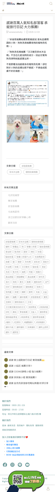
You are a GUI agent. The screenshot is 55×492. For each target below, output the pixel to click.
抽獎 (24, 271)
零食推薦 (24, 311)
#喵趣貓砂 (28, 322)
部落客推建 (35, 296)
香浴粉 (8, 251)
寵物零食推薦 (38, 317)
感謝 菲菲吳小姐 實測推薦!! (21, 377)
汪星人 (34, 311)
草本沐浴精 (14, 171)
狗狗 (14, 281)
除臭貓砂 (31, 327)
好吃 (7, 311)
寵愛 (20, 261)
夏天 (22, 281)
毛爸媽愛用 (13, 211)
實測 (46, 296)
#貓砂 (8, 322)
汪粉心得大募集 (13, 448)
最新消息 (12, 222)
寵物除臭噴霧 (32, 171)
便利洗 (41, 276)
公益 (45, 291)
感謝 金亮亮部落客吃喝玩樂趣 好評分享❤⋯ (26, 384)
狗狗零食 (32, 307)
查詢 (4, 425)
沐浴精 (8, 266)
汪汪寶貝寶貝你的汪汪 (15, 307)
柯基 (31, 271)
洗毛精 (28, 261)
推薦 (29, 281)
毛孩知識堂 (13, 195)
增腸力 (39, 271)
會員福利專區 (12, 444)
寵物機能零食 (11, 317)
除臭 (16, 266)
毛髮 (38, 291)
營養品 (15, 246)
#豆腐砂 (17, 322)
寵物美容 (29, 286)
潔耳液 (37, 261)
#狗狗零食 (24, 317)
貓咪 (7, 246)
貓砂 (7, 296)
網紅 (33, 251)
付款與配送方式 (13, 451)
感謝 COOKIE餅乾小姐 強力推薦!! (24, 371)
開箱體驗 (20, 276)
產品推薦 (31, 276)
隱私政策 (30, 425)
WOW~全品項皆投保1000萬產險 (20, 454)
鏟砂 (7, 332)
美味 (14, 311)
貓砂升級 (9, 327)
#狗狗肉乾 (43, 307)
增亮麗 (8, 291)
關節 (24, 291)
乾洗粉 (17, 251)
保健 (16, 291)
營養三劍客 (32, 246)
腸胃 (31, 291)
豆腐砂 (8, 301)
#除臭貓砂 (40, 322)
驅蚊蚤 (35, 266)
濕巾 (7, 281)
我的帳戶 (21, 425)
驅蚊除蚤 (9, 256)
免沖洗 (15, 271)
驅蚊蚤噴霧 (45, 246)
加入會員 (10, 441)
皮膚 (7, 261)
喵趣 (14, 296)
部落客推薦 (27, 165)
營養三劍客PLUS (23, 256)
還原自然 (38, 281)
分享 (29, 301)
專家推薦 (12, 200)
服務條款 (39, 425)
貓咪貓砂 (20, 327)
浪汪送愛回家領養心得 (19, 217)
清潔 (44, 266)
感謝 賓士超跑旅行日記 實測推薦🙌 (25, 360)
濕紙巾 (46, 261)
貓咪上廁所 (43, 327)
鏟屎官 (15, 332)
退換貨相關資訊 (9, 429)
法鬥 (47, 281)
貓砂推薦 (24, 296)
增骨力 (39, 286)
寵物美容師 (17, 286)
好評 (7, 286)
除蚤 (40, 251)
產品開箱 (9, 276)
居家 (26, 251)
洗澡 (7, 271)
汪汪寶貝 (25, 266)
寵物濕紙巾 (19, 301)
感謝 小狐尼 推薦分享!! (19, 365)
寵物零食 (44, 311)
